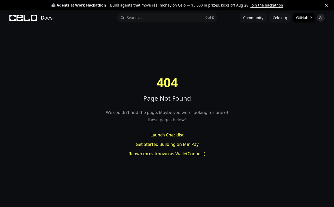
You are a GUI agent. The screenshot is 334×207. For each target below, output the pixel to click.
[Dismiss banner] (326, 5)
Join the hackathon (266, 5)
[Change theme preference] (321, 18)
